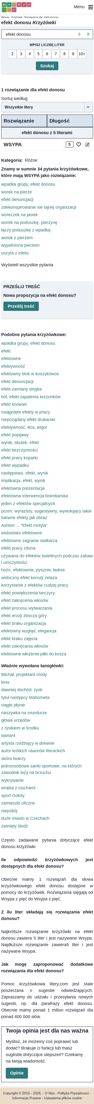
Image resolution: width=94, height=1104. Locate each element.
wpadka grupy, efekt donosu (28, 184)
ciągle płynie (13, 705)
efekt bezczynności (19, 450)
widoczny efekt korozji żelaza (29, 577)
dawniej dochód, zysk (21, 689)
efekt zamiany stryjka (21, 389)
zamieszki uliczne (18, 803)
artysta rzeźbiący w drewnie (27, 743)
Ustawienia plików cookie (63, 1098)
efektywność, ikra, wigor (24, 427)
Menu (81, 6)
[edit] (87, 144)
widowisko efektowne (21, 532)
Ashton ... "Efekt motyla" (24, 525)
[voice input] (79, 34)
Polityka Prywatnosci (73, 1093)
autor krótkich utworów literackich (33, 750)
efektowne (11, 358)
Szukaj (47, 65)
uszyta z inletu (15, 253)
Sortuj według (14, 98)
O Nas (49, 1093)
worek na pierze (16, 192)
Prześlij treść (21, 306)
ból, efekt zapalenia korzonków (30, 396)
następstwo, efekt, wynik (24, 473)
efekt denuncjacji (17, 199)
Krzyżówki (16, 17)
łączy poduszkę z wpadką (25, 230)
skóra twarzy (13, 758)
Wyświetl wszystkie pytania (27, 264)
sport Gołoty (13, 795)
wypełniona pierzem (20, 245)
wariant (8, 735)
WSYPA (13, 144)
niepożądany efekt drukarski (28, 419)
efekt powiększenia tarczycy (28, 592)
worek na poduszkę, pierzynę (29, 222)
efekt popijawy (15, 434)
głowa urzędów (15, 720)
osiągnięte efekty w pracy (25, 412)
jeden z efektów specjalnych (28, 503)
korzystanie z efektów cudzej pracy (34, 585)
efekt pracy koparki (19, 457)
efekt (6, 351)
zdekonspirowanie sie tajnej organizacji (38, 207)
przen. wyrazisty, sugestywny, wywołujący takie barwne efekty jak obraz (46, 514)
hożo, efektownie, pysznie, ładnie (33, 569)
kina (5, 682)
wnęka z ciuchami (18, 787)
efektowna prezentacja (23, 488)
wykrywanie (12, 780)
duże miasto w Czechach (25, 818)
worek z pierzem (17, 237)
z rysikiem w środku (20, 728)
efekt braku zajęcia (19, 638)
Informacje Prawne (26, 1098)
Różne (31, 160)
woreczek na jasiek (19, 214)
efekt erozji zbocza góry (24, 615)
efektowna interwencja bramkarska (34, 495)
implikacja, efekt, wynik (23, 480)
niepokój (9, 810)
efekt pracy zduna (18, 548)
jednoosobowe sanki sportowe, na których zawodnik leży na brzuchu (41, 769)
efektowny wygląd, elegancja (28, 631)
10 (81, 54)
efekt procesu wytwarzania (26, 608)
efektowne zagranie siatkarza (29, 540)
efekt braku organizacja (23, 623)
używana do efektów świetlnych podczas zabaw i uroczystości (47, 559)
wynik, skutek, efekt (20, 442)
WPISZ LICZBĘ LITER (47, 45)
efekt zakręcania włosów (24, 646)
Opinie (17, 1073)
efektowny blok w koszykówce (30, 373)
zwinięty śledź (14, 826)
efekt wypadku (15, 465)
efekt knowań (14, 404)
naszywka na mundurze (24, 712)
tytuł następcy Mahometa (25, 697)
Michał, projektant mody (24, 674)
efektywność (13, 366)
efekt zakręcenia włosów (24, 600)
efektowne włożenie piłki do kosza (33, 654)
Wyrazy (5, 17)
